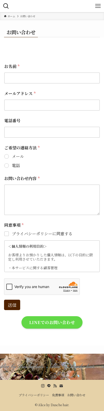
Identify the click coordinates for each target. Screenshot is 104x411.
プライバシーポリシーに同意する (42, 234)
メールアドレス (20, 93)
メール (18, 156)
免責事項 (58, 395)
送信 (12, 305)
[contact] (61, 386)
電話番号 (12, 120)
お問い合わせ (76, 395)
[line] (49, 386)
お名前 (11, 66)
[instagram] (43, 386)
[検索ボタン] (6, 6)
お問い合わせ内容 (22, 178)
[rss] (55, 386)
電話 (16, 165)
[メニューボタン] (98, 6)
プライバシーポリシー (34, 395)
